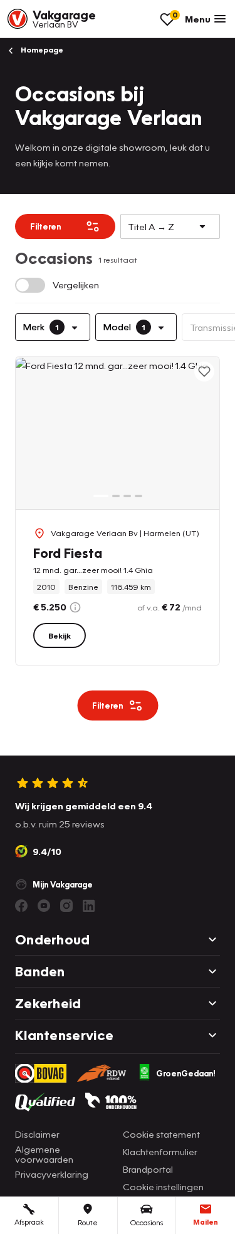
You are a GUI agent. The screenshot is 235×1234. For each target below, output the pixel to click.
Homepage (41, 50)
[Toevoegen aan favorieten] (204, 372)
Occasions (146, 1222)
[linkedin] (89, 905)
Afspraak (29, 1221)
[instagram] (66, 905)
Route (88, 1222)
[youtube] (44, 905)
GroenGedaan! (186, 1073)
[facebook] (21, 905)
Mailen (205, 1221)
